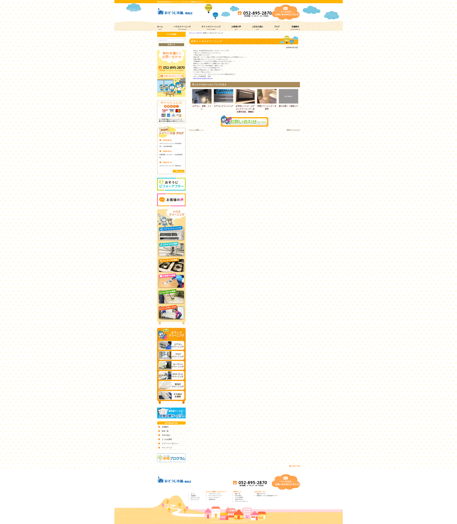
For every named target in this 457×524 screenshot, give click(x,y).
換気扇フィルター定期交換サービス (267, 495)
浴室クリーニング (293, 130)
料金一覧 (165, 431)
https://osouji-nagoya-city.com (202, 78)
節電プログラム (261, 493)
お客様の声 (236, 27)
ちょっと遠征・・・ (196, 130)
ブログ (277, 27)
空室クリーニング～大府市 (266, 107)
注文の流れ (166, 435)
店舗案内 (295, 27)
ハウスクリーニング (182, 27)
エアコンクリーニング (223, 106)
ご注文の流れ (257, 27)
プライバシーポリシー (170, 443)
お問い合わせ (239, 499)
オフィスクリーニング (211, 27)
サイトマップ (167, 448)
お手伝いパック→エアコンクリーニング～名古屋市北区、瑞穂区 (245, 109)
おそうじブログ (195, 497)
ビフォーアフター (214, 497)
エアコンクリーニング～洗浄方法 (170, 166)
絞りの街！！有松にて (288, 106)
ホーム (160, 27)
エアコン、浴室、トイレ (201, 107)
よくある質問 (167, 439)
